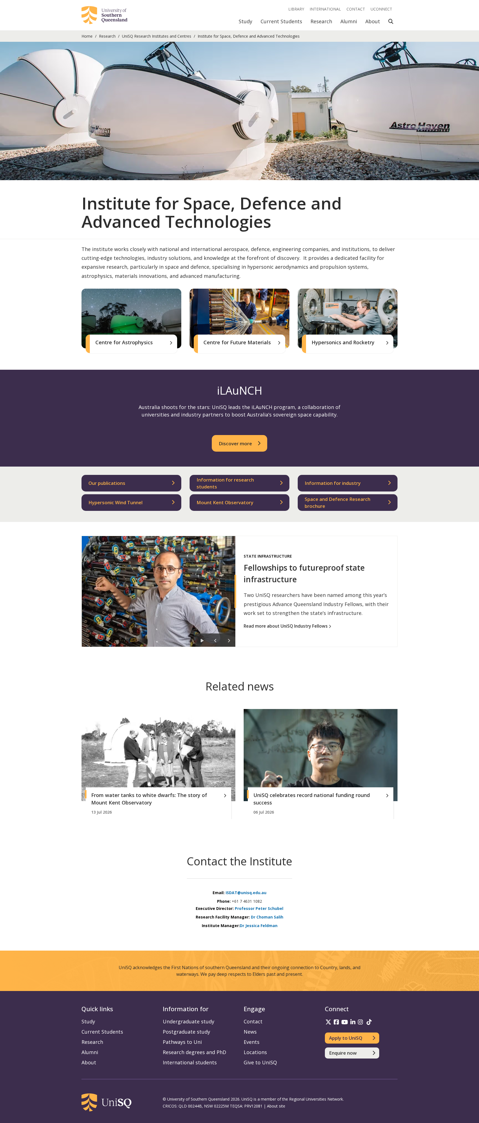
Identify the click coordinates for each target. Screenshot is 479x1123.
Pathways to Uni (182, 1042)
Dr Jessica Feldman (258, 925)
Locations (255, 1052)
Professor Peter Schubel (259, 908)
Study (245, 21)
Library (296, 9)
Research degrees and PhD (194, 1052)
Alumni (348, 21)
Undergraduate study (188, 1021)
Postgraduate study (186, 1031)
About (372, 21)
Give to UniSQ (260, 1062)
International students (190, 1062)
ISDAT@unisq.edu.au (246, 892)
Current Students (281, 21)
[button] (202, 640)
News (250, 1031)
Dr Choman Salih (267, 917)
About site (276, 1106)
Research (321, 21)
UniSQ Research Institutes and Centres (156, 36)
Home (87, 36)
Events (251, 1042)
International (325, 9)
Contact (355, 9)
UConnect (381, 9)
